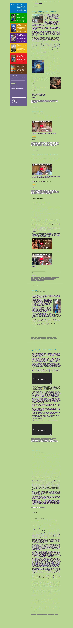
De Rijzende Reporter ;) (38, 111)
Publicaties (19, 24)
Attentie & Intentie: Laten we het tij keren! (44, 11)
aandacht (32, 142)
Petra (39, 101)
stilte (37, 145)
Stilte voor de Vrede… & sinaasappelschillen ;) (19, 97)
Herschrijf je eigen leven (38, 191)
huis (31, 143)
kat (54, 100)
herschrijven (41, 440)
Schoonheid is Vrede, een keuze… (41, 202)
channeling (49, 438)
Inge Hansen (57, 315)
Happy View (43, 100)
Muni (37, 101)
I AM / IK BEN (19, 4)
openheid (35, 441)
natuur (34, 144)
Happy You (19, 64)
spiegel (32, 145)
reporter (47, 144)
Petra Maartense (42, 12)
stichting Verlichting (38, 192)
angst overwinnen (37, 438)
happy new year (38, 100)
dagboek (47, 142)
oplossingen (48, 191)
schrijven (39, 441)
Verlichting (42, 198)
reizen (44, 144)
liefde (34, 101)
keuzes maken (52, 440)
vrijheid (36, 102)
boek (40, 142)
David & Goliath (14, 99)
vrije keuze (42, 193)
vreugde (32, 102)
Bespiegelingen (35, 6)
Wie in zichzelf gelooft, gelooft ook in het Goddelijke (44, 350)
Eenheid (37, 439)
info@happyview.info (36, 90)
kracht (57, 100)
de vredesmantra (36, 233)
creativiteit (43, 142)
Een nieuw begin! (36, 290)
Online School (19, 34)
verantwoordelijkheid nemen (50, 192)
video (36, 193)
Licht (32, 101)
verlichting (49, 101)
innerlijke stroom (46, 440)
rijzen (51, 144)
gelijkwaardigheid (52, 142)
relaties (37, 507)
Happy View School (35, 91)
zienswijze (49, 193)
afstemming (36, 142)
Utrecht (43, 192)
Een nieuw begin (33, 100)
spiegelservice (43, 500)
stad (35, 145)
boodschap (39, 190)
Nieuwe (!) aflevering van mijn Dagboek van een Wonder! (45, 155)
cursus (47, 190)
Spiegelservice (36, 450)
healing (51, 439)
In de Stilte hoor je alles (36, 143)
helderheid (47, 100)
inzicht (46, 143)
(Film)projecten (19, 54)
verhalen (40, 145)
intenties (51, 100)
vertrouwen (53, 101)
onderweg (38, 144)
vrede (57, 101)
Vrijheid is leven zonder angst (40, 517)
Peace (39, 198)
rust (53, 144)
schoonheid (56, 144)
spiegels (40, 507)
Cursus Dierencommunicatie (16, 101)
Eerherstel (41, 439)
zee (54, 145)
